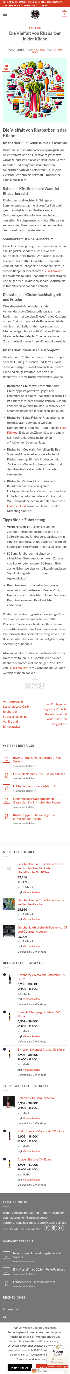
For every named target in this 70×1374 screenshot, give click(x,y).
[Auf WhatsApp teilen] (28, 686)
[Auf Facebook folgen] (47, 1228)
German (42, 1370)
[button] (5, 14)
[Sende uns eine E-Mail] (61, 1228)
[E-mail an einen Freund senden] (42, 686)
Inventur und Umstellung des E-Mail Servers (37, 759)
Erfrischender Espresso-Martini (34, 786)
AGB (6, 1317)
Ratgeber (35, 28)
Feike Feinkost (53, 271)
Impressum (10, 1309)
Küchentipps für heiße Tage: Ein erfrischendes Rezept (34, 816)
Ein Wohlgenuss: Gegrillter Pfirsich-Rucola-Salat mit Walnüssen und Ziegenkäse (54, 714)
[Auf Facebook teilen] (35, 686)
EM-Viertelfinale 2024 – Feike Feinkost (39, 773)
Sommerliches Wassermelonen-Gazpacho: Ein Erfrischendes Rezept (37, 800)
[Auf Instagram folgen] (54, 1228)
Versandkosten (31, 892)
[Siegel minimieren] (63, 1348)
